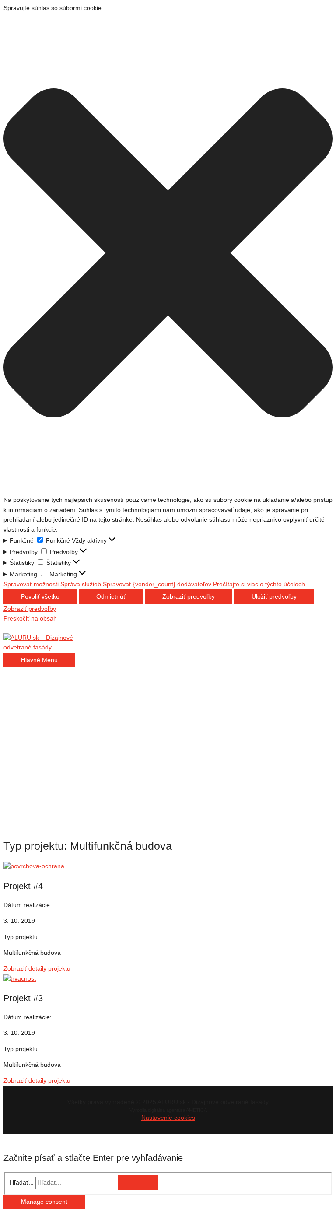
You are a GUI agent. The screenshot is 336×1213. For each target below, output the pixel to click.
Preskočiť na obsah (30, 618)
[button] (168, 254)
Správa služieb (80, 584)
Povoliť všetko (40, 596)
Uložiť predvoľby (274, 596)
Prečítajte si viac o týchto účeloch (259, 584)
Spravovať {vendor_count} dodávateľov (157, 584)
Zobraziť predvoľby (188, 596)
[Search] (138, 1182)
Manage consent (44, 1202)
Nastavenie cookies (168, 1118)
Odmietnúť (111, 596)
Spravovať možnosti (31, 584)
